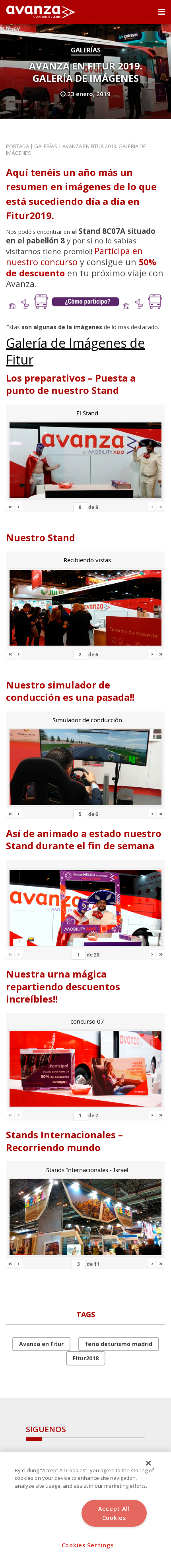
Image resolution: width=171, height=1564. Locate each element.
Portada (17, 146)
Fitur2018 (86, 1358)
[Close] (148, 1463)
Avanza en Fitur (41, 1344)
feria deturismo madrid (118, 1344)
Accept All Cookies (114, 1513)
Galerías (86, 50)
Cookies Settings (88, 1545)
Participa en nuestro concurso (74, 256)
